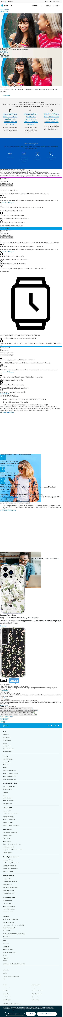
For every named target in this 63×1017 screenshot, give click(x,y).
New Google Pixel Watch (9, 890)
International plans (8, 789)
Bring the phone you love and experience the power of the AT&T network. (31, 119)
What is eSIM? (6, 931)
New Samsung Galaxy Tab (10, 881)
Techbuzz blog (6, 970)
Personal (3, 1)
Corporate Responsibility (9, 952)
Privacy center (35, 987)
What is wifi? (6, 936)
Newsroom (6, 946)
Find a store (48, 1)
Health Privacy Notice (37, 993)
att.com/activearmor (10, 497)
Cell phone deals (7, 835)
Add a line (5, 792)
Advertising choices (36, 984)
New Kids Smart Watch (9, 893)
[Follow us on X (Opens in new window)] (48, 726)
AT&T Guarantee (7, 961)
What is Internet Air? (8, 922)
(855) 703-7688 (5, 57)
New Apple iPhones (8, 860)
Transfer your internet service (11, 825)
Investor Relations (8, 949)
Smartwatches (7, 746)
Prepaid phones (7, 751)
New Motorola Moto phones (10, 868)
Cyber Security (35, 996)
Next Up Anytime (7, 803)
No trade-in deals (7, 852)
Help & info (6, 958)
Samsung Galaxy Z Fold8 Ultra (11, 773)
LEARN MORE (6, 95)
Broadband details (7, 996)
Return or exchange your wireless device (14, 933)
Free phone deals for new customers (13, 850)
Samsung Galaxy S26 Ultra (10, 770)
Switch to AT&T (7, 811)
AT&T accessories (7, 903)
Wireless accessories (8, 749)
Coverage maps (6, 987)
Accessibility (5, 993)
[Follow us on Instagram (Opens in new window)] (55, 726)
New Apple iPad (7, 879)
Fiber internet (6, 737)
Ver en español (56, 1)
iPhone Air (5, 765)
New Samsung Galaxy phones (11, 863)
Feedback (5, 973)
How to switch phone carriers (11, 814)
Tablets (5, 743)
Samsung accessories (9, 906)
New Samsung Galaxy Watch (10, 887)
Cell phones (6, 734)
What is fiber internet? (9, 928)
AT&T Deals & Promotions (10, 832)
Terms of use (6, 990)
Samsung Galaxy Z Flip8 (9, 779)
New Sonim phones (8, 871)
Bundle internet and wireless (10, 919)
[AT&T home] (4, 5)
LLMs (4, 979)
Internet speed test (8, 816)
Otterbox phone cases (9, 909)
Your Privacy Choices (36, 990)
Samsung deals (7, 841)
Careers (5, 955)
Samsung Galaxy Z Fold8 (9, 776)
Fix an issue (10, 157)
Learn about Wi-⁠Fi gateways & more (23, 159)
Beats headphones (8, 912)
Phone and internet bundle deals (12, 844)
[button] (11, 6)
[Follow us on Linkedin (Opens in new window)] (58, 726)
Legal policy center (7, 999)
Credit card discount (8, 847)
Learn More (4, 691)
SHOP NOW (4, 51)
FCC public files (35, 999)
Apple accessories (8, 900)
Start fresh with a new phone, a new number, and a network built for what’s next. (10, 119)
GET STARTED (4, 394)
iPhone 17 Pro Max (8, 759)
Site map (5, 984)
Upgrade (5, 795)
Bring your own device (9, 819)
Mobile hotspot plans (8, 800)
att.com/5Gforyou (8, 202)
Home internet (7, 740)
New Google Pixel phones (9, 865)
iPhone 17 (5, 767)
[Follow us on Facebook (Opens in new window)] (52, 726)
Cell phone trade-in (8, 822)
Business (10, 1)
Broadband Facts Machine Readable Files (14, 964)
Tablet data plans (7, 798)
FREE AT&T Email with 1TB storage (11, 976)
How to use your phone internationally (13, 925)
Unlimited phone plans (9, 786)
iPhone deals (6, 838)
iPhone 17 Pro (6, 762)
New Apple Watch (7, 884)
